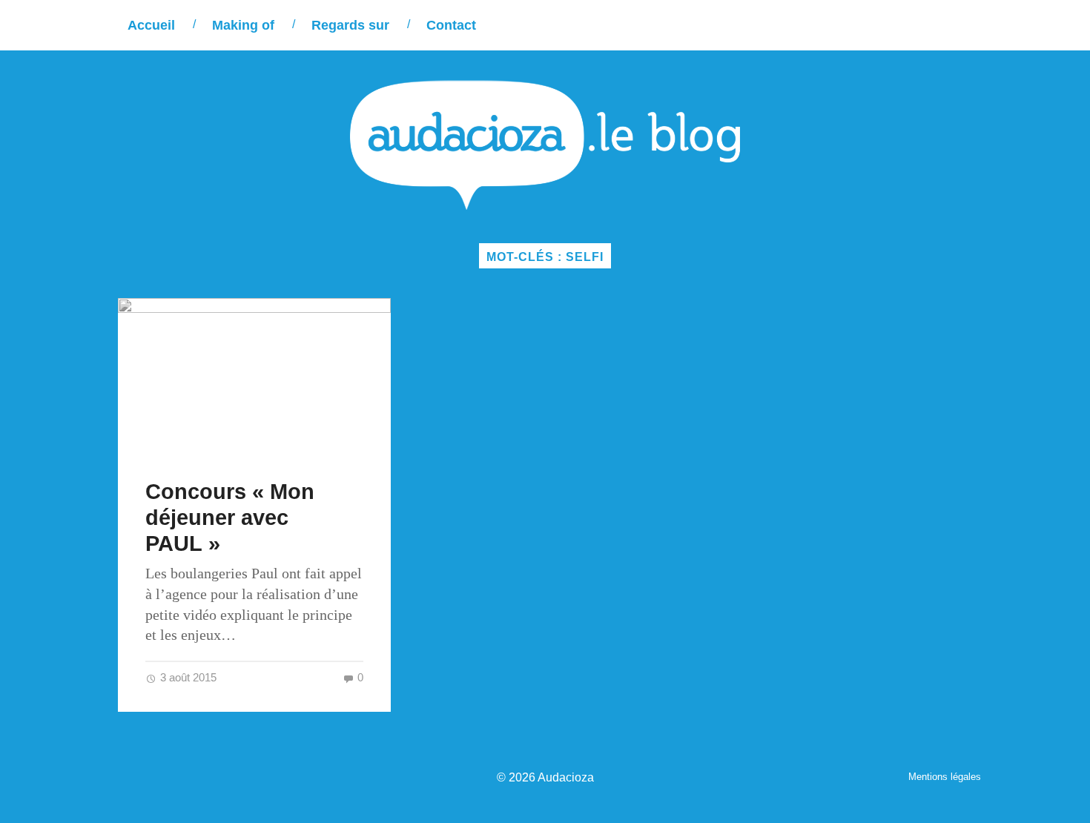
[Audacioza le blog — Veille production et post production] (545, 145)
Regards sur (350, 25)
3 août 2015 (187, 677)
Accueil (151, 25)
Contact (451, 25)
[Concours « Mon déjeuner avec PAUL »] (254, 375)
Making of (243, 25)
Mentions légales (944, 776)
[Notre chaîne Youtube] (939, 24)
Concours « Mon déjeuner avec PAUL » (229, 517)
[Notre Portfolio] (969, 24)
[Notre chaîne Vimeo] (908, 24)
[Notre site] (847, 24)
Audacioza (566, 777)
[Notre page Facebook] (878, 24)
